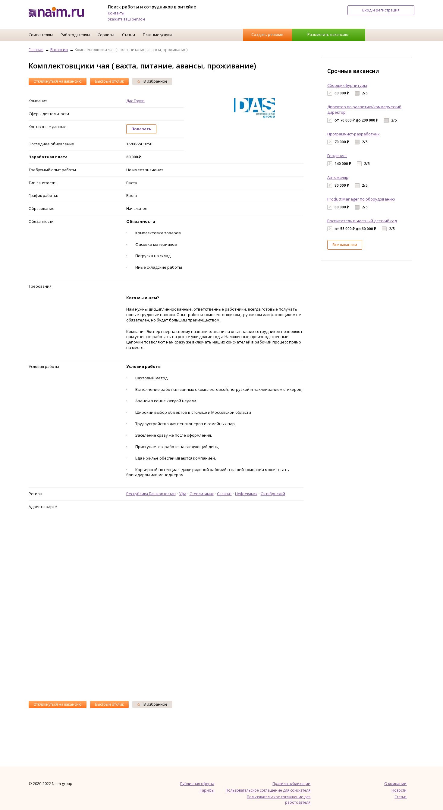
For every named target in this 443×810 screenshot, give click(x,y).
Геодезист (337, 155)
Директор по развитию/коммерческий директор (364, 109)
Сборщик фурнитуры (347, 85)
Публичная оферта (197, 783)
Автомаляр (337, 177)
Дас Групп (135, 100)
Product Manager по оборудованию (361, 199)
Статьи (128, 34)
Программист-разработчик (353, 134)
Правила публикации (291, 783)
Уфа (182, 493)
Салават (224, 493)
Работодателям (75, 34)
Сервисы (106, 34)
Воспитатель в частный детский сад (362, 220)
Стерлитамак (202, 493)
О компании (395, 783)
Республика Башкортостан (151, 493)
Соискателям (41, 34)
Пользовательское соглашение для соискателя (268, 790)
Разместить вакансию (327, 34)
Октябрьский (273, 493)
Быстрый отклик (109, 81)
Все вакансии (344, 244)
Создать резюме (267, 34)
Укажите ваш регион (126, 19)
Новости (399, 790)
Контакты (116, 13)
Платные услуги (157, 34)
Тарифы (207, 790)
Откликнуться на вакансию (57, 81)
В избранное (155, 81)
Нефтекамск (246, 493)
